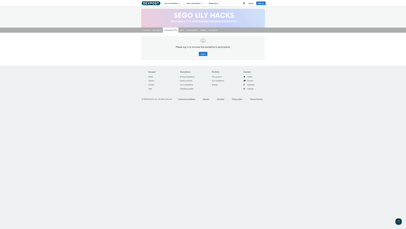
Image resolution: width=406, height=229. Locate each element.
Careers (151, 81)
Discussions (213, 30)
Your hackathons (218, 81)
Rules (182, 30)
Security (206, 99)
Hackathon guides (187, 89)
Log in (250, 3)
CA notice (220, 99)
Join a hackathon (171, 3)
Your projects (217, 77)
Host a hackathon (194, 3)
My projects (157, 30)
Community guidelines (186, 99)
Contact (151, 85)
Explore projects (186, 81)
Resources (213, 3)
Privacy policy (237, 99)
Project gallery (192, 30)
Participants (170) (170, 30)
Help (150, 89)
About (150, 77)
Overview (146, 30)
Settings (215, 85)
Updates (203, 30)
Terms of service (256, 99)
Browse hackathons (187, 77)
